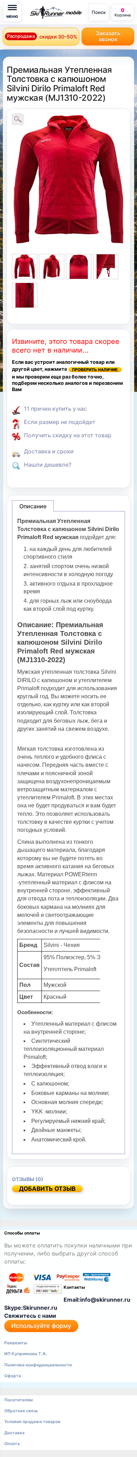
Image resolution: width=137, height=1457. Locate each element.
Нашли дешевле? (47, 464)
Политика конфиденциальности (38, 1364)
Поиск (99, 12)
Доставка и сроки (49, 451)
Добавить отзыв (47, 1188)
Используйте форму (41, 1325)
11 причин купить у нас (55, 408)
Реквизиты (15, 1342)
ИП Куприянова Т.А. (25, 1353)
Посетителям (18, 1399)
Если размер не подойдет (60, 421)
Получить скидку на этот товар (67, 435)
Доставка (14, 1432)
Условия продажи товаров (32, 1421)
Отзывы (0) (27, 1179)
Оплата (12, 1443)
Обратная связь (21, 1410)
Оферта (12, 1375)
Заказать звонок (108, 36)
